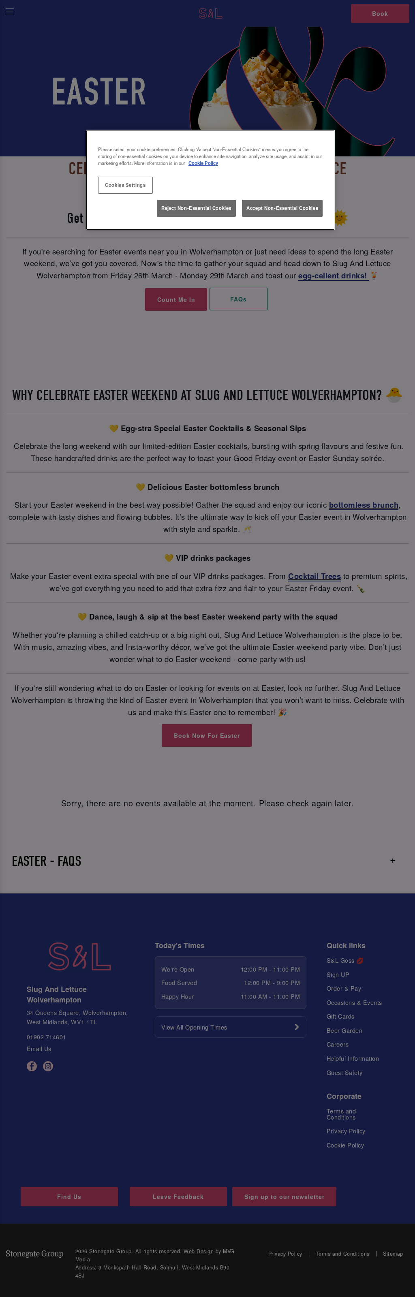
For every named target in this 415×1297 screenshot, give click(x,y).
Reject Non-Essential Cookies (196, 208)
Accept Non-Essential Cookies (282, 208)
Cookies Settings (125, 185)
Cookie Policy (203, 163)
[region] (210, 180)
